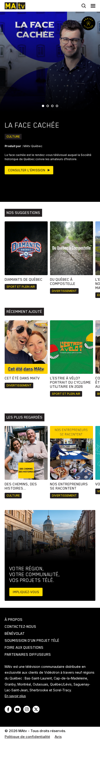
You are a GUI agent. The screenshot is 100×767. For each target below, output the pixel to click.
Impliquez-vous (26, 592)
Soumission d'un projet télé (32, 641)
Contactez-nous (20, 627)
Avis (58, 736)
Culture (13, 136)
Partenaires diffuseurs (28, 654)
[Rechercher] (83, 5)
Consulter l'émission (26, 170)
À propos (14, 620)
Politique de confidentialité (27, 736)
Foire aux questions (24, 647)
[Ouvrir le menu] (93, 5)
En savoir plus (15, 696)
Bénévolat (15, 634)
